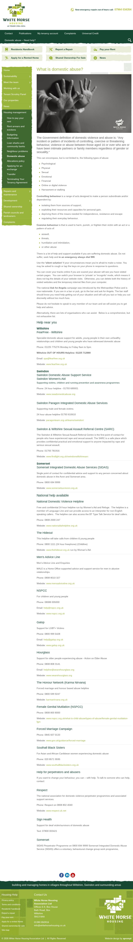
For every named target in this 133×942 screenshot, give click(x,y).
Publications (25, 33)
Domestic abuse (16, 156)
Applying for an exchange (14, 168)
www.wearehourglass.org (59, 675)
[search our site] (129, 40)
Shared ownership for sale (13, 926)
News (103, 57)
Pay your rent (7, 917)
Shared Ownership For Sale (70, 57)
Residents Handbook (22, 49)
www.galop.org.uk (55, 645)
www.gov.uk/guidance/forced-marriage (65, 740)
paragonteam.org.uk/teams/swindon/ (65, 420)
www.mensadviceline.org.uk (60, 583)
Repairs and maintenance (10, 193)
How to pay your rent (15, 120)
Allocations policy (15, 161)
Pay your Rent (107, 49)
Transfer (11, 174)
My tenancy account (47, 33)
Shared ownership (13, 206)
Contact (9, 33)
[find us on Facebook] (61, 875)
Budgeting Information (13, 136)
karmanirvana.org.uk (56, 699)
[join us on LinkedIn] (66, 875)
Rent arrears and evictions (15, 128)
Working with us (12, 88)
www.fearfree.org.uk (56, 364)
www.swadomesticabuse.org (60, 394)
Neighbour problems (17, 151)
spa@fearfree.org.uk (54, 358)
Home (7, 70)
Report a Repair (64, 49)
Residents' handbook (11, 909)
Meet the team (11, 82)
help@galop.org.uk (53, 639)
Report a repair (8, 913)
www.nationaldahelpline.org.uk (61, 525)
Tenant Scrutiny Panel (15, 94)
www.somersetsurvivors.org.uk (62, 488)
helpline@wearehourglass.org (59, 669)
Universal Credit (90, 33)
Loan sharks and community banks (16, 145)
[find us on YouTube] (72, 875)
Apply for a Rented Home (25, 57)
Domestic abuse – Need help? (20, 40)
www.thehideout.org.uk (58, 550)
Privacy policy (8, 900)
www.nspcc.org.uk (55, 613)
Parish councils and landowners (14, 214)
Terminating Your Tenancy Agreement (17, 181)
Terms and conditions (11, 904)
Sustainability (10, 76)
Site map (5, 930)
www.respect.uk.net (56, 810)
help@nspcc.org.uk (53, 608)
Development (10, 200)
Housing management (15, 112)
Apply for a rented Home (12, 922)
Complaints (70, 33)
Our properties (11, 100)
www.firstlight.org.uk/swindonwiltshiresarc (67, 456)
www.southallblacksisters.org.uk (62, 765)
